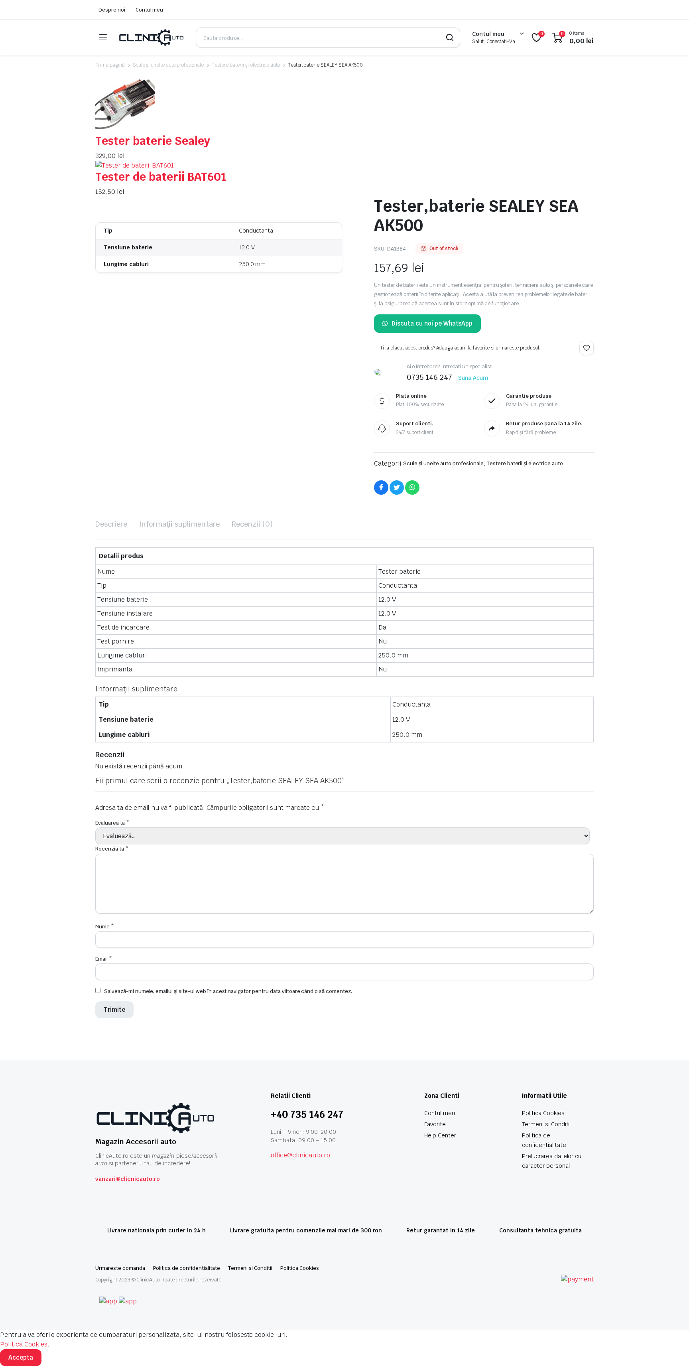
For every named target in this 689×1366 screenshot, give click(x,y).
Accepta (20, 1357)
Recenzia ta (111, 848)
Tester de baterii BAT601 (160, 177)
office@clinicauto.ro (300, 1155)
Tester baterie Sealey (152, 141)
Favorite (435, 1124)
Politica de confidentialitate (186, 1268)
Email (103, 958)
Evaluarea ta (112, 822)
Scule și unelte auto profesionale (168, 65)
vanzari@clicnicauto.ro (127, 1178)
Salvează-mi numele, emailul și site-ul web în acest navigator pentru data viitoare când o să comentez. (228, 991)
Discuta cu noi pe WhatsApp (432, 323)
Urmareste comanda (120, 1268)
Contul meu (149, 9)
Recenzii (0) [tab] (252, 524)
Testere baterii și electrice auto (246, 65)
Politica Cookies (543, 1113)
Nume (104, 926)
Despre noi (111, 9)
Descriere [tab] (111, 524)
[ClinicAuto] (151, 37)
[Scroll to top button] (671, 1348)
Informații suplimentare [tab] (179, 524)
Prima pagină (110, 65)
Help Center (440, 1135)
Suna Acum (473, 377)
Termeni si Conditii (546, 1124)
